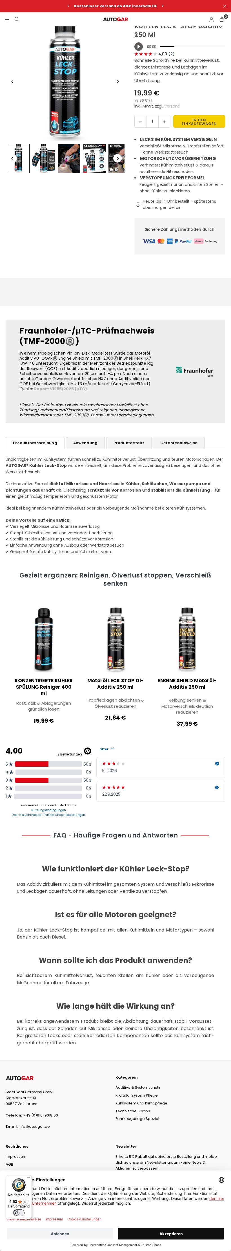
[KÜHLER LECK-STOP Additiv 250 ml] (18, 158)
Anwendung (85, 443)
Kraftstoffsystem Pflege (136, 1095)
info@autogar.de (34, 1126)
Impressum (16, 1156)
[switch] (19, 1212)
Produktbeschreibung (35, 443)
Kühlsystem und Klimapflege (141, 1103)
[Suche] (17, 19)
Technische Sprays (132, 1111)
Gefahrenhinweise (178, 443)
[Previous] (12, 81)
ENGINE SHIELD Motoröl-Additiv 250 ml (187, 683)
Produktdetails (129, 443)
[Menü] (28, 1178)
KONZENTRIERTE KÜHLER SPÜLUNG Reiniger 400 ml (44, 687)
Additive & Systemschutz (137, 1087)
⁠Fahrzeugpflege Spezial (137, 1118)
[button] (222, 19)
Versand (172, 106)
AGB (9, 1164)
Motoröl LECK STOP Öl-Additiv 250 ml (115, 683)
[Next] (117, 81)
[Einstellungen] (211, 19)
